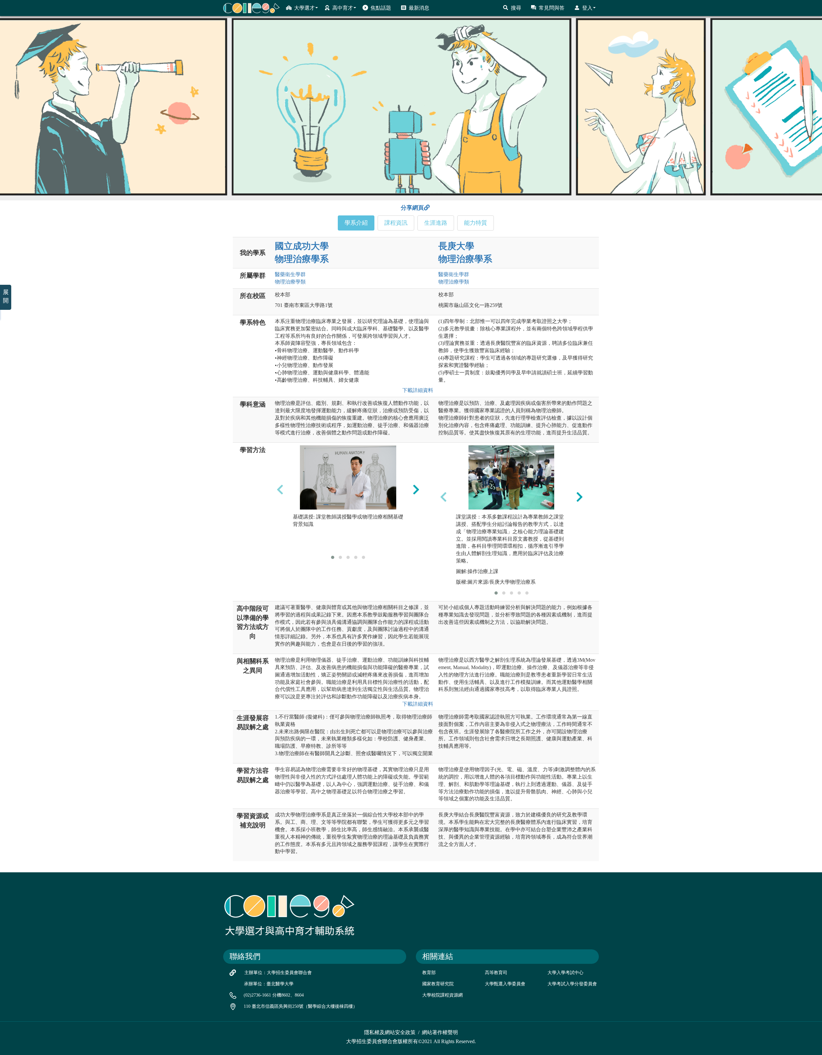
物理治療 (290, 281)
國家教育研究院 (438, 983)
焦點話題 (381, 8)
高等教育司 (496, 972)
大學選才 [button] (304, 8)
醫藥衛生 (290, 274)
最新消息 (419, 8)
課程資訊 (395, 223)
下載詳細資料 (416, 390)
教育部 (429, 972)
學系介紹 (356, 223)
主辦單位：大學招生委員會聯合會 (278, 972)
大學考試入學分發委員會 (572, 983)
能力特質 (475, 223)
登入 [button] (587, 8)
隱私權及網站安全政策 (389, 1032)
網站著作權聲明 (440, 1032)
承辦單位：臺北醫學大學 (268, 983)
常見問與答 (551, 8)
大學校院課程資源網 (442, 995)
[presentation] (280, 490)
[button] (333, 557)
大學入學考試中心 (565, 972)
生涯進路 (435, 223)
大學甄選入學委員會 (505, 983)
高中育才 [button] (342, 8)
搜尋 (516, 8)
